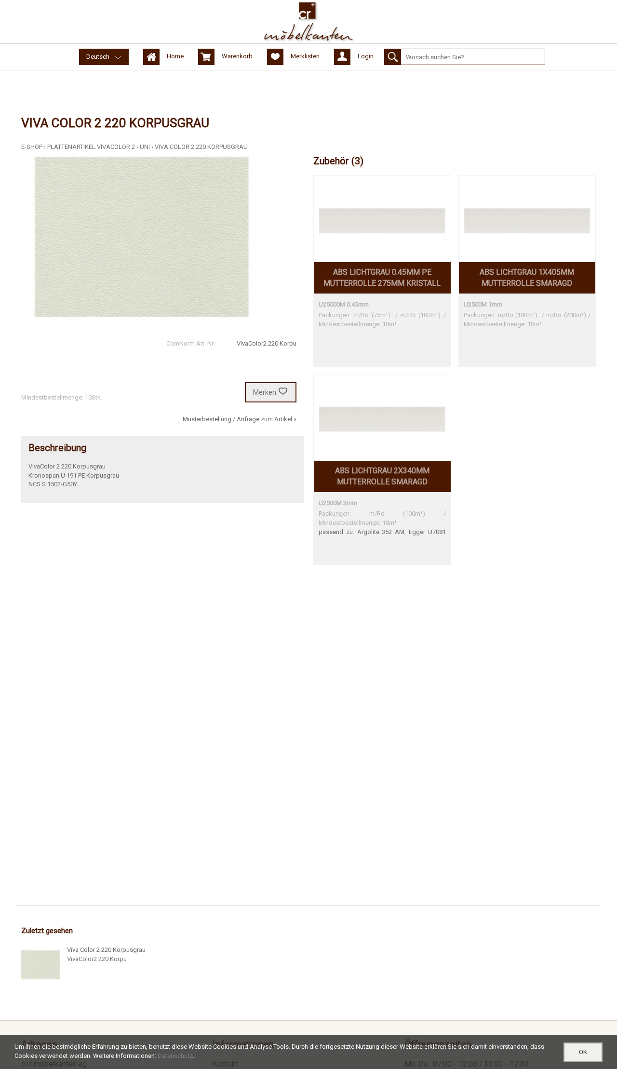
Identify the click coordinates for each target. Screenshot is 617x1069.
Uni (145, 146)
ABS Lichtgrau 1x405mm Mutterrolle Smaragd (527, 277)
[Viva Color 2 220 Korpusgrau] (40, 965)
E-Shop (31, 146)
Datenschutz (175, 1055)
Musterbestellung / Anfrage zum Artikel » (239, 419)
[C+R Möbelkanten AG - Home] (308, 21)
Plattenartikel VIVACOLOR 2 (91, 146)
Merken (264, 392)
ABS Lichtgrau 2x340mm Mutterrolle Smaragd (382, 476)
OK (583, 1052)
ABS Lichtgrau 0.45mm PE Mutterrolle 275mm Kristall (382, 277)
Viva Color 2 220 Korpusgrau (201, 146)
